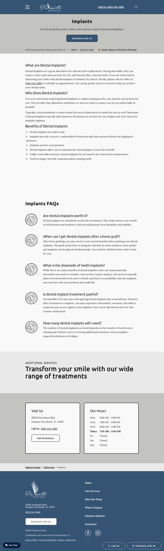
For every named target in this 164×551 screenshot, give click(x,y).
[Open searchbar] (136, 7)
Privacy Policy (31, 540)
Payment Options (95, 515)
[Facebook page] (88, 533)
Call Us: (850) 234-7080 (111, 7)
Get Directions (45, 438)
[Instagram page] (98, 533)
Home (88, 482)
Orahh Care (70, 540)
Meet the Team (93, 499)
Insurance (91, 524)
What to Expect (93, 507)
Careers (60, 540)
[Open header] (28, 7)
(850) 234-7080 (86, 50)
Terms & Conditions (47, 540)
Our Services (92, 490)
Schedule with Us (82, 38)
